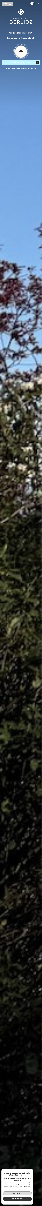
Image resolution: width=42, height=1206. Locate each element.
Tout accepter (17, 1199)
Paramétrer (17, 1193)
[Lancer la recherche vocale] (21, 51)
